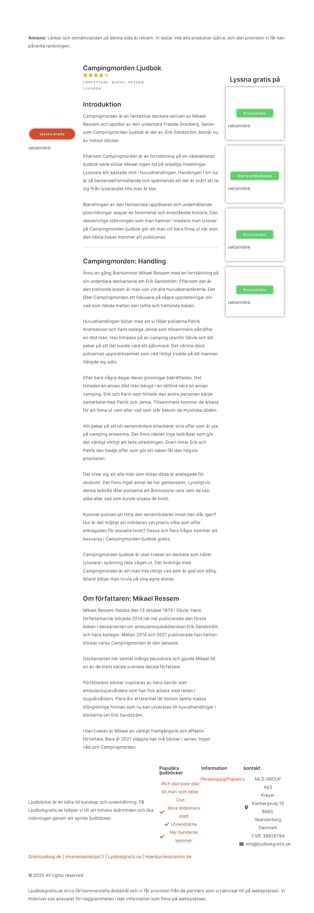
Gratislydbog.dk (44, 856)
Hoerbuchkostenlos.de (168, 856)
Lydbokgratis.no (124, 856)
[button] (52, 134)
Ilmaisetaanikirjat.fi (84, 856)
